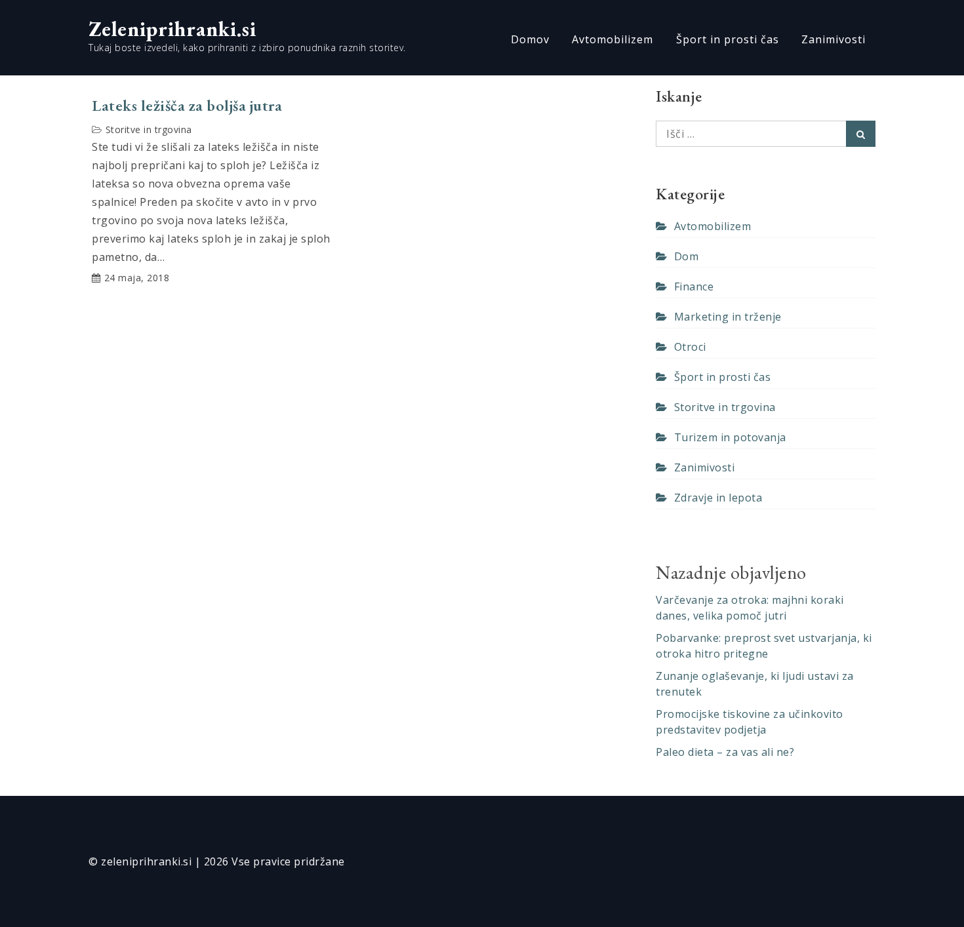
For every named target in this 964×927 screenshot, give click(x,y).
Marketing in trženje (728, 316)
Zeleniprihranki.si (172, 29)
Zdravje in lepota (718, 497)
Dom (686, 256)
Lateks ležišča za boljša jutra (187, 105)
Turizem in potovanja (730, 437)
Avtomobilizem (612, 39)
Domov (530, 39)
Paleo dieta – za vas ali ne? (725, 752)
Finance (693, 286)
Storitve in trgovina (149, 129)
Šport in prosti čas (727, 39)
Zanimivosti (833, 39)
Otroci (690, 347)
